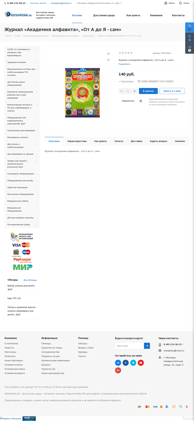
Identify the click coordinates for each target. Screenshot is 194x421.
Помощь (46, 343)
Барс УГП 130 (14, 298)
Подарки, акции (50, 356)
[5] (131, 53)
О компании (11, 343)
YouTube (141, 363)
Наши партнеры (14, 360)
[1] (120, 53)
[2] (123, 53)
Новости (9, 347)
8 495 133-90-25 (173, 344)
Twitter (133, 363)
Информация (49, 338)
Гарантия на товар (51, 347)
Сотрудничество (50, 351)
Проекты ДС (48, 368)
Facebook (126, 363)
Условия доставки (15, 368)
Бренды (82, 351)
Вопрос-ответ (86, 347)
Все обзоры (30, 280)
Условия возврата (15, 373)
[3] (125, 53)
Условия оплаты (14, 364)
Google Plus (118, 370)
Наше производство (52, 373)
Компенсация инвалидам (55, 360)
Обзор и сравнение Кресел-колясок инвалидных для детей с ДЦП (22, 311)
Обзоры (82, 343)
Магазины (10, 351)
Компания (11, 338)
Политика (10, 356)
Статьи (82, 356)
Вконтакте (118, 363)
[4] (128, 53)
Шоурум (45, 364)
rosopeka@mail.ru (61, 3)
